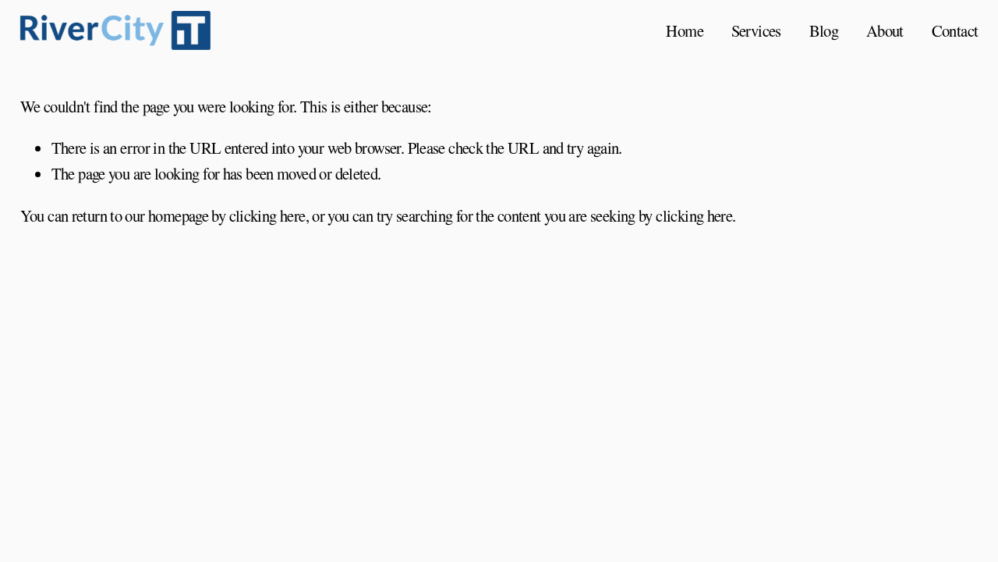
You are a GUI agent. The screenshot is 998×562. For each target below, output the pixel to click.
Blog (824, 30)
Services (756, 30)
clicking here (267, 215)
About (885, 30)
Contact (955, 30)
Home (684, 30)
